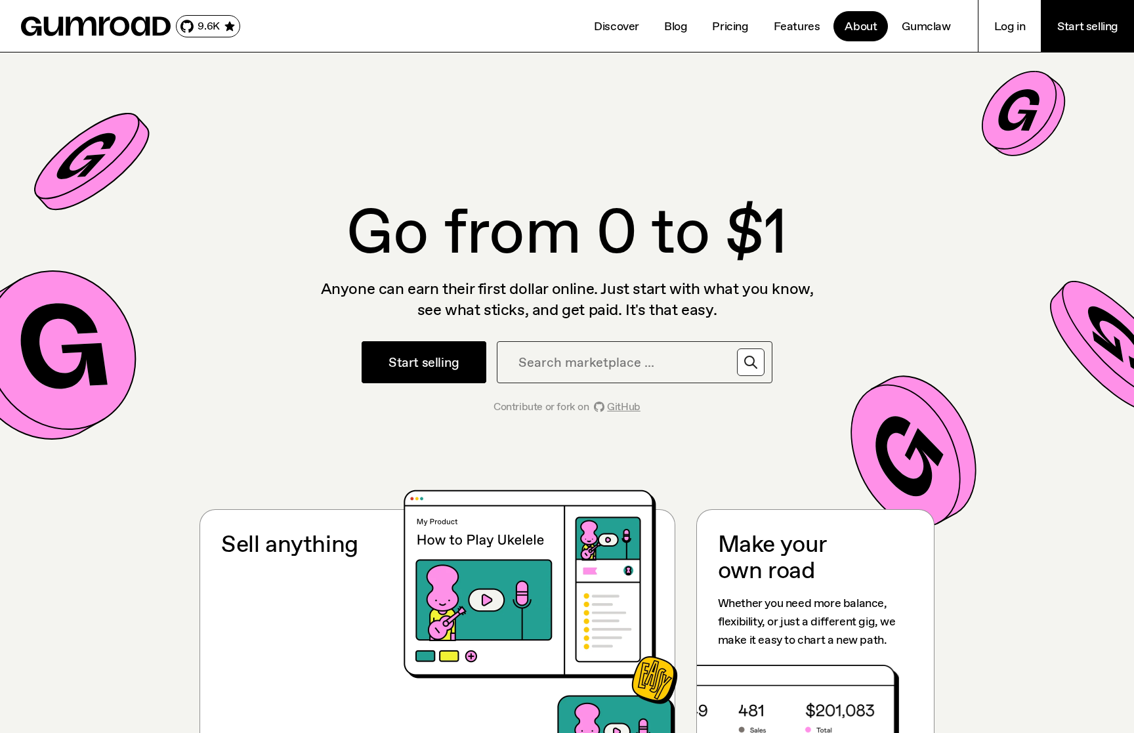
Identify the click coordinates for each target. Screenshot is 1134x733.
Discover (616, 26)
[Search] (751, 362)
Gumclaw (926, 26)
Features (797, 26)
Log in (1010, 26)
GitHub (623, 406)
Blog (675, 26)
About (861, 26)
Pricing (730, 26)
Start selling (1087, 26)
